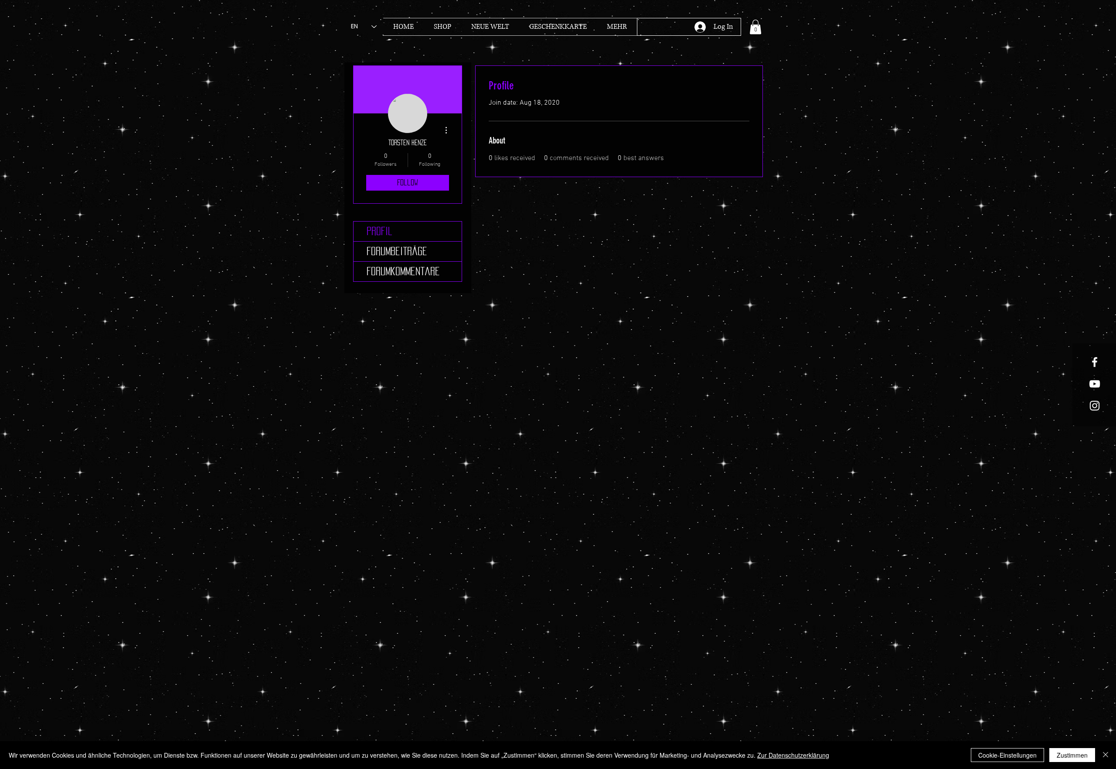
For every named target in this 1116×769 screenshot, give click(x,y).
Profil (379, 231)
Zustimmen (1072, 755)
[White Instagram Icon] (1094, 405)
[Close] (1105, 755)
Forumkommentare (403, 271)
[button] (755, 27)
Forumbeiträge (397, 251)
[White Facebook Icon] (1094, 362)
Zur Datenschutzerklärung (793, 755)
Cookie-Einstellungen (1007, 755)
